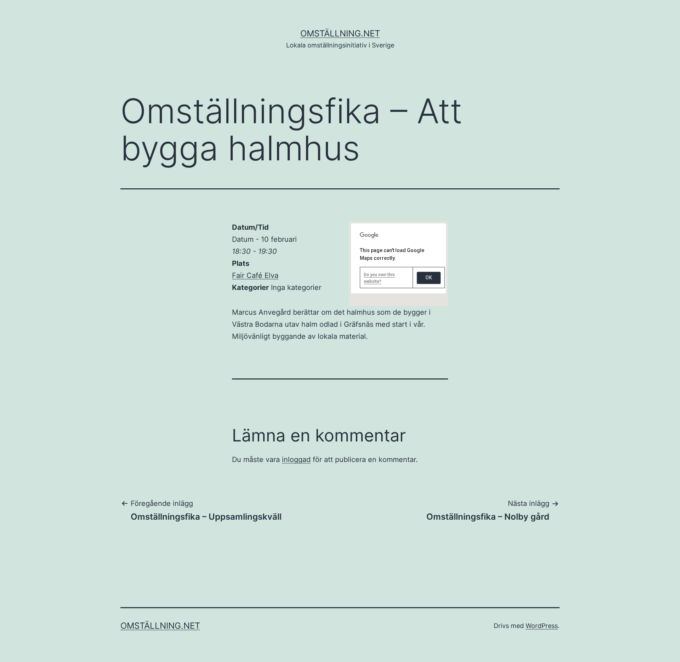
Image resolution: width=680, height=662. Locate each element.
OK (428, 277)
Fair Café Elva (255, 275)
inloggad (296, 459)
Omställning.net (340, 33)
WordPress (542, 625)
